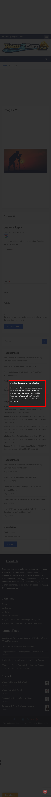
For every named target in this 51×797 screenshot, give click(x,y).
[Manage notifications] (45, 792)
